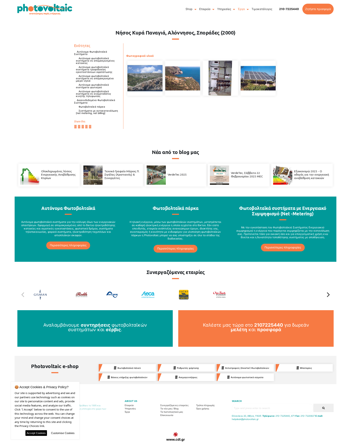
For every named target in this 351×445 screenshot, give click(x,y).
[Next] (328, 295)
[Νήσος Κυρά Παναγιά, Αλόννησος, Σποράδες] (145, 78)
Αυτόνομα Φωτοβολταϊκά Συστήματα (90, 53)
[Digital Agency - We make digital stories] (175, 436)
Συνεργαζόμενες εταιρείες (174, 405)
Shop (189, 9)
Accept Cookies (36, 433)
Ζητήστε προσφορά (318, 9)
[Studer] (122, 294)
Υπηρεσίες (224, 9)
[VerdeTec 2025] (156, 175)
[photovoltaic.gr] (44, 9)
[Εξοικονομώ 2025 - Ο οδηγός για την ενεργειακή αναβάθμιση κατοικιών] (282, 175)
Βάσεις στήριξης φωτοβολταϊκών (129, 377)
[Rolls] (86, 294)
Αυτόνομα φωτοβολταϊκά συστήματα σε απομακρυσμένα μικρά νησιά (95, 78)
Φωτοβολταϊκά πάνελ (129, 368)
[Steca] (158, 294)
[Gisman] (50, 294)
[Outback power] (229, 294)
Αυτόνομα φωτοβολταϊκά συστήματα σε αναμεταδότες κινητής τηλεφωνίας (93, 94)
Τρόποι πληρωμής (205, 405)
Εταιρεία (204, 9)
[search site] (323, 408)
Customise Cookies (63, 433)
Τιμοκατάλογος (262, 9)
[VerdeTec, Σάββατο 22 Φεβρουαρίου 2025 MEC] (219, 175)
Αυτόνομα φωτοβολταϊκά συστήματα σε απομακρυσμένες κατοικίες (95, 60)
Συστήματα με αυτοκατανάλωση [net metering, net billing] (97, 112)
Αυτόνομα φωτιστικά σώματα (247, 377)
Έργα (241, 9)
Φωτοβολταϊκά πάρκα (92, 106)
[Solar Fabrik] (193, 294)
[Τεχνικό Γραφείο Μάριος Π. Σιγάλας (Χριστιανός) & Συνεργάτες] (93, 175)
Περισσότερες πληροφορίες (68, 245)
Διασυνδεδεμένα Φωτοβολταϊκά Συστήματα (94, 101)
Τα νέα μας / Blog (169, 408)
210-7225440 (289, 9)
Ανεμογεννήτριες (188, 377)
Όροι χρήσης (202, 408)
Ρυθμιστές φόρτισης (188, 368)
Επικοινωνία (166, 415)
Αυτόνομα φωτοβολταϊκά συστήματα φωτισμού (92, 86)
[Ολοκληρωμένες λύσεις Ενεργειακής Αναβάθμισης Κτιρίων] (29, 175)
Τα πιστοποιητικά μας (171, 411)
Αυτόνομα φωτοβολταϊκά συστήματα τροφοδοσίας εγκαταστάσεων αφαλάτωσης (94, 69)
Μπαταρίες (306, 368)
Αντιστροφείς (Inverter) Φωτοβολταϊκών (247, 368)
